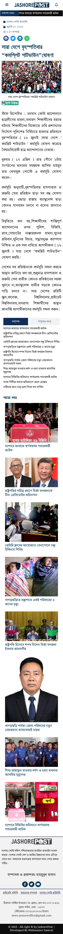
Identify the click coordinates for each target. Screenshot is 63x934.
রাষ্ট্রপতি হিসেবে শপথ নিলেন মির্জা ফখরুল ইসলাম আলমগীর (27, 353)
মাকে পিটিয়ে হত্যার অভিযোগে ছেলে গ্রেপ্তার (25, 382)
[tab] (15, 321)
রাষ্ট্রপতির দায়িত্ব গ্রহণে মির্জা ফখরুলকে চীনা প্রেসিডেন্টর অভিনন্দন (30, 335)
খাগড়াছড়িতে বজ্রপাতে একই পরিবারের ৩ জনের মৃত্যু (29, 347)
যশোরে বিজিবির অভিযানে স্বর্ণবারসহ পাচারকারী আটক (30, 377)
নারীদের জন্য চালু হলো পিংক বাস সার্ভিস (23, 387)
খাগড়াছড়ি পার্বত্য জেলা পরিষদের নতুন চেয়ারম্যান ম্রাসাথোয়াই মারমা (28, 362)
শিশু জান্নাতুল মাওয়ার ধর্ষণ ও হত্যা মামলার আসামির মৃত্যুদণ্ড (29, 370)
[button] (6, 38)
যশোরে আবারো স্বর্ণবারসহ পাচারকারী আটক (24, 328)
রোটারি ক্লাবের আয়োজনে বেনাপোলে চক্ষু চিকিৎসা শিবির (31, 342)
